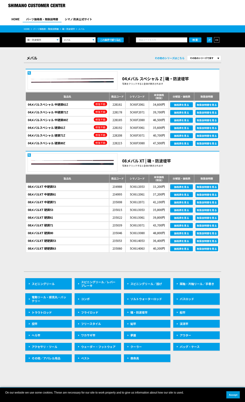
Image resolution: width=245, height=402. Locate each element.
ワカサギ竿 (88, 335)
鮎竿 (133, 323)
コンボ (85, 299)
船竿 (182, 312)
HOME (15, 19)
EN (216, 39)
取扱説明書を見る (207, 105)
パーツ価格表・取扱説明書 (42, 19)
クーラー (136, 346)
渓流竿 (184, 323)
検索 (195, 39)
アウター (185, 335)
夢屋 (133, 335)
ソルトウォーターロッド (146, 299)
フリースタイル (91, 323)
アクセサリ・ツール (44, 346)
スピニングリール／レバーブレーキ (98, 284)
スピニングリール (43, 284)
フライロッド (89, 312)
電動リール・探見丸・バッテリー (49, 299)
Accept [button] (233, 394)
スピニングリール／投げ (146, 284)
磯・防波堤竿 (68, 28)
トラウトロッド (42, 312)
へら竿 (36, 335)
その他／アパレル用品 (46, 358)
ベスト (85, 358)
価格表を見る (181, 105)
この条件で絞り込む (110, 39)
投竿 (34, 323)
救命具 (134, 358)
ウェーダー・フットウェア (98, 346)
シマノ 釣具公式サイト (78, 19)
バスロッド (187, 299)
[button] (5, 397)
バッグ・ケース (190, 346)
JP (209, 39)
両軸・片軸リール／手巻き (197, 284)
